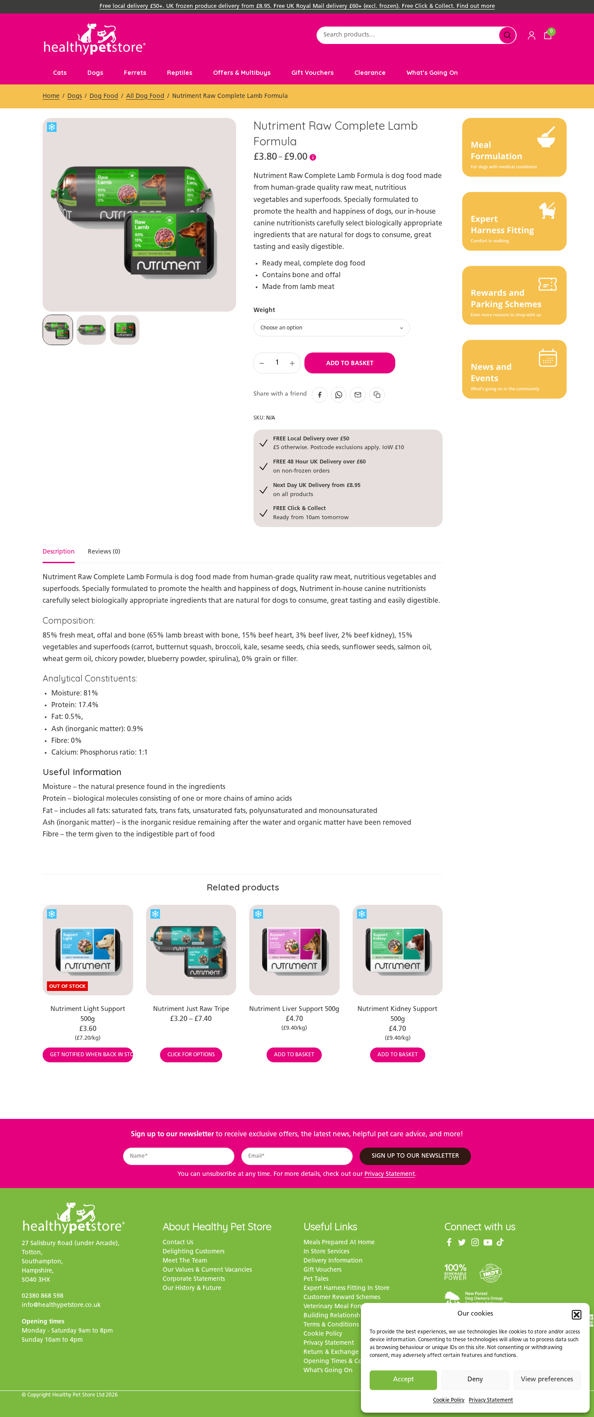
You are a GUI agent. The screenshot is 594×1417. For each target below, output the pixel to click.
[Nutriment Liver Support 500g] (294, 950)
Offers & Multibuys (241, 73)
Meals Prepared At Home (339, 1243)
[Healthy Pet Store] (95, 39)
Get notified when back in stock (91, 1055)
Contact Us (178, 1243)
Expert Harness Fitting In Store (347, 1289)
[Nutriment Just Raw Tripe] (191, 950)
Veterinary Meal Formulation (345, 1307)
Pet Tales (316, 1279)
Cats (60, 73)
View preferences (547, 1380)
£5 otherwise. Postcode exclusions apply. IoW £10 (338, 443)
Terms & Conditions (331, 1325)
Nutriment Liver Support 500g (294, 1009)
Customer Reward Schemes (342, 1298)
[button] (576, 1314)
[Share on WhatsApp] (339, 395)
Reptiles (179, 73)
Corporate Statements (194, 1279)
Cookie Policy (448, 1400)
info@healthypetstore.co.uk (61, 1306)
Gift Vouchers (312, 73)
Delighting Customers (193, 1252)
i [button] (313, 157)
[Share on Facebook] (319, 395)
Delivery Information (333, 1261)
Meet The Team (185, 1261)
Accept (403, 1380)
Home (51, 96)
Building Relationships (336, 1316)
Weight (264, 310)
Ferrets (135, 73)
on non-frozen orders (319, 466)
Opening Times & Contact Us (344, 1362)
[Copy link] (377, 395)
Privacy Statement (491, 1400)
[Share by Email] (358, 395)
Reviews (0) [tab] (104, 552)
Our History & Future (192, 1289)
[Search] (507, 35)
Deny (475, 1380)
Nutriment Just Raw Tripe (191, 1009)
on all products (316, 489)
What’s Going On (432, 73)
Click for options (191, 1055)
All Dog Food (145, 96)
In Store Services (326, 1252)
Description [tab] (59, 552)
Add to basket (350, 363)
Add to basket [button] (294, 1055)
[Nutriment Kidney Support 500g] (398, 950)
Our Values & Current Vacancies (207, 1270)
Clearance (370, 73)
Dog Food (104, 96)
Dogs (95, 73)
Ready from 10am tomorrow (311, 512)
